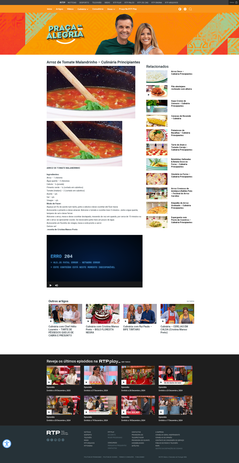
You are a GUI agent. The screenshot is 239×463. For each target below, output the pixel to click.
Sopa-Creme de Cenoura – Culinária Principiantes (180, 103)
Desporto (84, 2)
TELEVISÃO (88, 437)
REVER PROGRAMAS (115, 437)
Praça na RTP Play (128, 9)
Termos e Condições (126, 457)
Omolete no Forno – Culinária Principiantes (181, 175)
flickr (63, 440)
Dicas (110, 9)
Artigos (59, 9)
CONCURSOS (112, 443)
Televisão (97, 2)
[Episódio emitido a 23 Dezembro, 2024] (63, 405)
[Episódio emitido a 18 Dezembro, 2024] (175, 405)
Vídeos (70, 9)
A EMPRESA (159, 432)
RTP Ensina (156, 2)
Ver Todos (125, 362)
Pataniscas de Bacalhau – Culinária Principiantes (180, 133)
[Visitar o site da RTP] (62, 2)
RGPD (157, 446)
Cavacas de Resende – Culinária (181, 117)
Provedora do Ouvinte (141, 440)
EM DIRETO (112, 435)
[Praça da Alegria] (65, 34)
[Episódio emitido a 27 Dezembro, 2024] (138, 375)
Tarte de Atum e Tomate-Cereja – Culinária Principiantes (181, 147)
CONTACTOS (136, 432)
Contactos (112, 448)
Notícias (72, 2)
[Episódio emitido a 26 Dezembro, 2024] (175, 375)
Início (49, 9)
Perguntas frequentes (117, 445)
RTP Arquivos (171, 2)
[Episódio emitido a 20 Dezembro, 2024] (101, 405)
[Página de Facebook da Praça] (179, 9)
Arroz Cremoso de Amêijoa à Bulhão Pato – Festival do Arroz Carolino (181, 192)
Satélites (135, 446)
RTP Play (117, 2)
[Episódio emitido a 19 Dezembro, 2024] (138, 405)
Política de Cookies (110, 457)
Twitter (51, 440)
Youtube (59, 440)
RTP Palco (129, 2)
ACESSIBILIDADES (138, 443)
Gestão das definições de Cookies (168, 448)
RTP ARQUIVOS (89, 443)
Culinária (81, 9)
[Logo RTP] (57, 433)
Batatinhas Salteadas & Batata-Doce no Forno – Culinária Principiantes (181, 163)
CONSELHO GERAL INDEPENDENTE (167, 435)
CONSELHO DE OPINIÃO (163, 437)
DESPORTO (88, 435)
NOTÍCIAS (87, 432)
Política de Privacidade (92, 457)
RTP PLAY (111, 432)
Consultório (97, 9)
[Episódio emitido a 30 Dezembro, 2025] (101, 375)
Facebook (48, 440)
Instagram (55, 440)
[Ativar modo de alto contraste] (6, 443)
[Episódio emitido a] (63, 375)
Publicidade (139, 457)
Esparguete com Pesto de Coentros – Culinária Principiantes (181, 220)
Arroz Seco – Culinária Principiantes (181, 72)
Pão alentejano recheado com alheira (181, 87)
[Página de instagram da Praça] (185, 9)
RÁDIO (86, 440)
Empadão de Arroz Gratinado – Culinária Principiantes (181, 205)
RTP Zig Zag (142, 2)
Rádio (107, 2)
